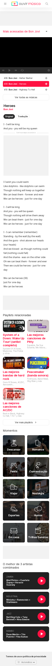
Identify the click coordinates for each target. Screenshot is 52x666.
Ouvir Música (26, 4)
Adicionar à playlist (46, 78)
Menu (5, 3)
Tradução (23, 116)
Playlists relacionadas (17, 315)
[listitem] (26, 78)
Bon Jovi (8, 109)
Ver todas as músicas (26, 97)
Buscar (46, 3)
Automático (26, 662)
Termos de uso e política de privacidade (26, 656)
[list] (26, 84)
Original (9, 116)
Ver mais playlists (24, 422)
